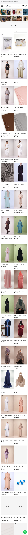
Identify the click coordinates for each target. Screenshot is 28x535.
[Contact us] (25, 532)
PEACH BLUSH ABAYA (19, 415)
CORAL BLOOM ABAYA (19, 291)
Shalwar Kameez (14, 21)
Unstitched (25, 15)
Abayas (3, 15)
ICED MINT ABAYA (5, 210)
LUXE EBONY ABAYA (6, 315)
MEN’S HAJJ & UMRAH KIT (20, 54)
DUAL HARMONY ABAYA (6, 440)
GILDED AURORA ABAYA (20, 80)
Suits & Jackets (25, 21)
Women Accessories (8, 15)
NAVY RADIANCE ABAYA (6, 340)
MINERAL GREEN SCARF (20, 315)
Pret (14, 15)
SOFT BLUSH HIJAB (5, 291)
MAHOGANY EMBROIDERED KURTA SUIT (6, 238)
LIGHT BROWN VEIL (18, 391)
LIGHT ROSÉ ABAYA (5, 264)
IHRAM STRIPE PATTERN (7, 159)
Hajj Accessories (19, 15)
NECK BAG (16, 159)
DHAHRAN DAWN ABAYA (7, 492)
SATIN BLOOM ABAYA (6, 366)
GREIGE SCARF (18, 366)
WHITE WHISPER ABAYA (6, 415)
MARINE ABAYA (18, 236)
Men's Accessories (19, 21)
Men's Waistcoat (8, 21)
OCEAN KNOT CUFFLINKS (20, 492)
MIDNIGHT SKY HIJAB (6, 391)
